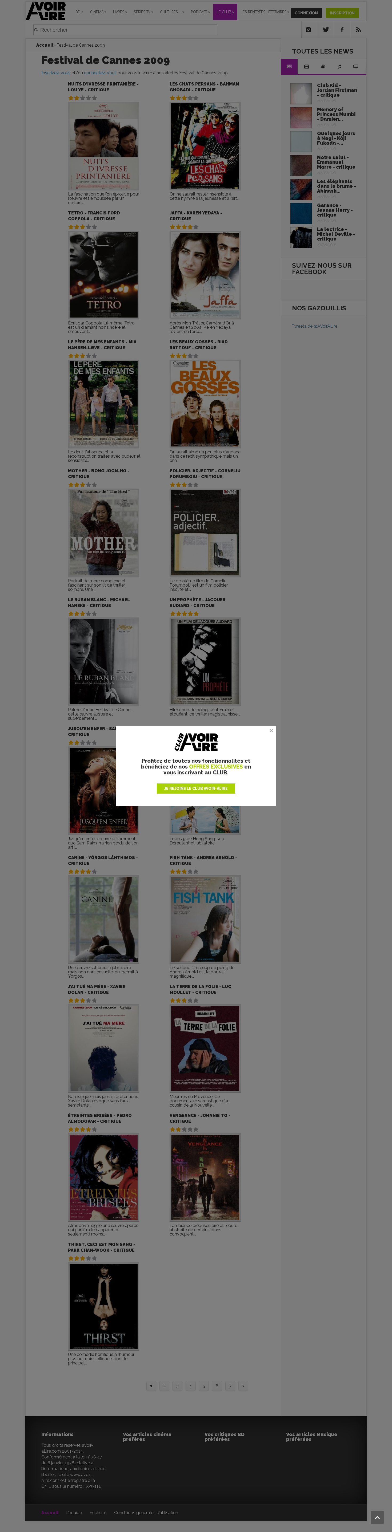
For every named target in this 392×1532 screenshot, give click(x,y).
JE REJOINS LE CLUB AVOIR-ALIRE (196, 788)
